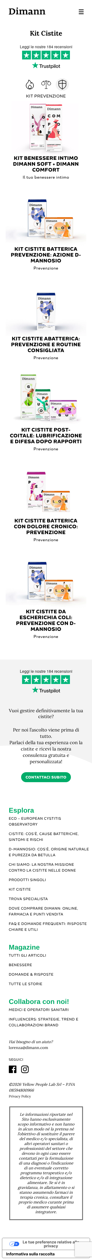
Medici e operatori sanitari (39, 1010)
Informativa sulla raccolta (30, 1253)
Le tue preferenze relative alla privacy (51, 1244)
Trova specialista (28, 899)
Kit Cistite (20, 889)
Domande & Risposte (31, 974)
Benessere (20, 965)
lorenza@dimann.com (28, 1047)
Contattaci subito (46, 777)
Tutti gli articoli (27, 955)
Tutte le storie (25, 984)
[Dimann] (27, 11)
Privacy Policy (20, 1096)
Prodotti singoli (27, 880)
